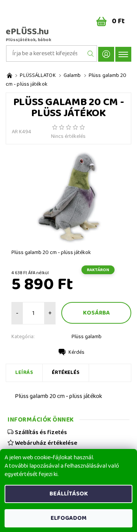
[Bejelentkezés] (106, 54)
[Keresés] (90, 53)
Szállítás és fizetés (40, 432)
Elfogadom (68, 518)
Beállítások (68, 493)
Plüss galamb (87, 336)
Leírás (24, 372)
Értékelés (66, 372)
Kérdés (76, 352)
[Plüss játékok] (9, 75)
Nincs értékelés (68, 136)
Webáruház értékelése (45, 442)
